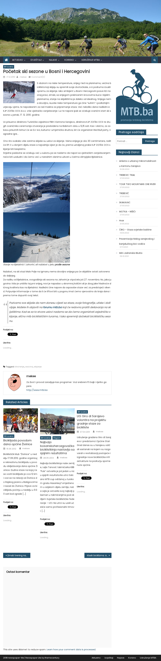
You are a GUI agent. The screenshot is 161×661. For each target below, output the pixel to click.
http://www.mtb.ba (36, 390)
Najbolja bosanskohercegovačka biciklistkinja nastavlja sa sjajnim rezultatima (57, 447)
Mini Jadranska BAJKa (130, 253)
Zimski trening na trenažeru (18, 555)
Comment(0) (38, 76)
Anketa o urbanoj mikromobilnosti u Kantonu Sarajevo (137, 163)
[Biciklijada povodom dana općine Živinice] (20, 420)
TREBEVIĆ (124, 193)
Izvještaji (36, 59)
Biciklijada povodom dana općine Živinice (17, 442)
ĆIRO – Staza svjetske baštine (135, 229)
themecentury (52, 657)
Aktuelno (17, 59)
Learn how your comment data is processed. (71, 649)
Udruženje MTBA (90, 59)
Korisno (69, 59)
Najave (53, 59)
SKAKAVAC (124, 202)
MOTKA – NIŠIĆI (127, 211)
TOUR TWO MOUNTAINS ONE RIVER (137, 184)
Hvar (121, 220)
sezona (29, 366)
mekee (22, 76)
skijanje (38, 366)
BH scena (8, 66)
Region (56, 438)
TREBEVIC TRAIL (127, 175)
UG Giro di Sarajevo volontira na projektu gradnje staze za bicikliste (91, 421)
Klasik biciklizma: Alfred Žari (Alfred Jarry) (99, 555)
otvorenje (19, 366)
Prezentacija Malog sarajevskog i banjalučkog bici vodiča (137, 241)
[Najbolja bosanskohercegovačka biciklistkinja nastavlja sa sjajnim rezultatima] (57, 421)
